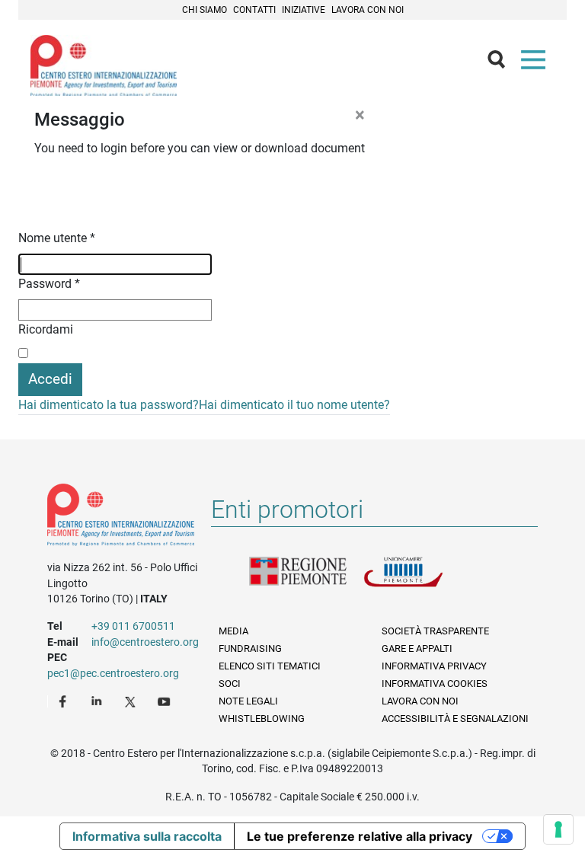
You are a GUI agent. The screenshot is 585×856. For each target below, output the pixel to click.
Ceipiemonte (103, 65)
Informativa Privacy (434, 666)
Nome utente (56, 238)
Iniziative (303, 10)
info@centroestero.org (145, 642)
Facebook (65, 700)
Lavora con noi (367, 10)
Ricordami (45, 329)
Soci (230, 683)
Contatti (254, 10)
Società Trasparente (435, 631)
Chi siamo (204, 10)
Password (49, 283)
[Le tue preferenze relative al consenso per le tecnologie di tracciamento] (558, 829)
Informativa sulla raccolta (147, 836)
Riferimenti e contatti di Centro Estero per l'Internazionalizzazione (120, 518)
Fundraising (250, 648)
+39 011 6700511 (133, 626)
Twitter (132, 700)
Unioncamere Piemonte (420, 581)
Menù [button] (536, 63)
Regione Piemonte (306, 581)
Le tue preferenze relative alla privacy (359, 836)
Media (233, 631)
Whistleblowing (262, 718)
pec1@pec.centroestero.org (113, 673)
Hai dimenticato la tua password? (108, 405)
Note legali (248, 701)
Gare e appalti (417, 648)
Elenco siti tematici (270, 666)
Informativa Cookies (435, 683)
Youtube (165, 700)
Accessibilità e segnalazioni (455, 718)
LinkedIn (98, 700)
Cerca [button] (503, 63)
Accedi (50, 379)
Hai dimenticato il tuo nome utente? (294, 405)
